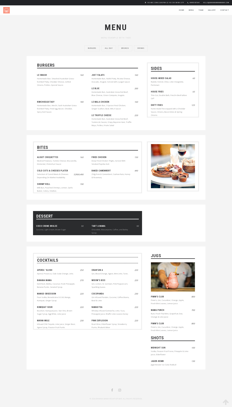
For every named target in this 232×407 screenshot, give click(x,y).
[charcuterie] (173, 165)
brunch (125, 48)
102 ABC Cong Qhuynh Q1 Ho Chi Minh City (165, 2)
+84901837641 (194, 2)
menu (191, 10)
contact (224, 10)
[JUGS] (173, 276)
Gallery (212, 10)
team (200, 10)
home (181, 10)
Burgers (92, 48)
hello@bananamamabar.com (216, 2)
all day (109, 48)
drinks (140, 48)
